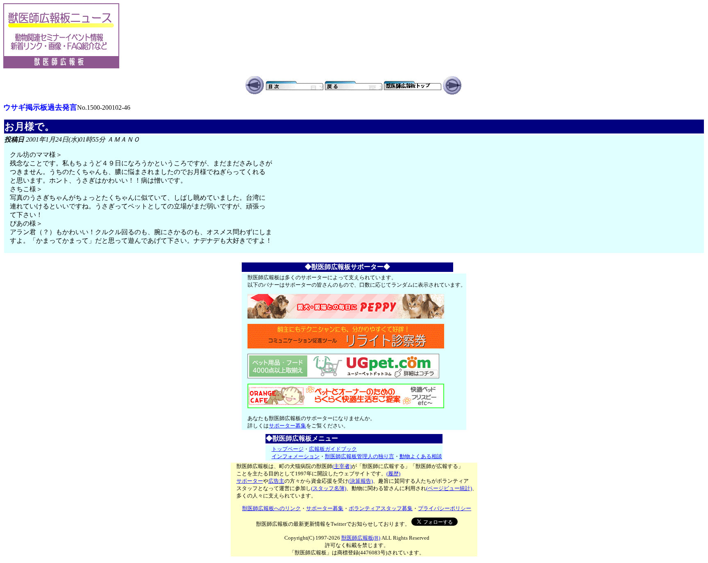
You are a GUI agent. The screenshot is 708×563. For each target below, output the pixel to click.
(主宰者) (342, 466)
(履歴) (393, 473)
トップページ (288, 449)
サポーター (249, 481)
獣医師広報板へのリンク (271, 508)
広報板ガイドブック (333, 449)
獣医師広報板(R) (360, 538)
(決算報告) (360, 481)
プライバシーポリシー (444, 508)
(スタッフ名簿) (328, 488)
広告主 (276, 481)
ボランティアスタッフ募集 (381, 508)
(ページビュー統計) (449, 488)
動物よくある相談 (420, 456)
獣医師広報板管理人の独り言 (359, 456)
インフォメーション (296, 456)
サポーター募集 (287, 426)
